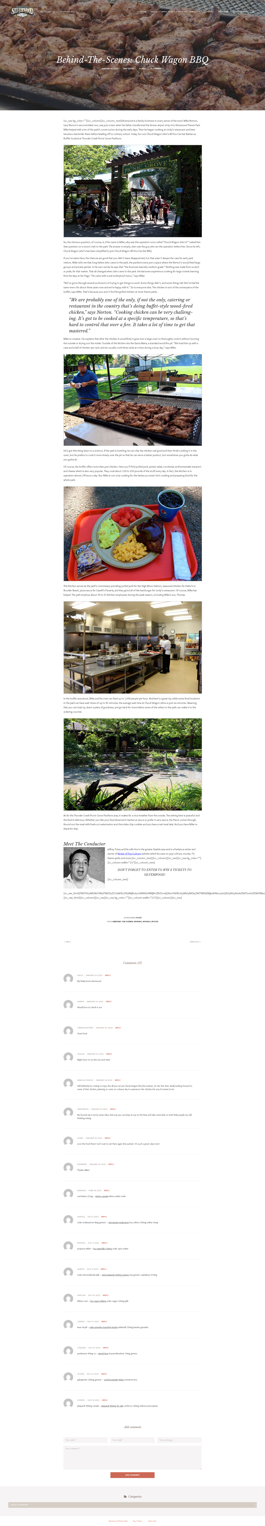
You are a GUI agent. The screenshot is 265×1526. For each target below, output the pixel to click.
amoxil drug (103, 1353)
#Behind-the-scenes (122, 922)
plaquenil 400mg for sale (112, 1406)
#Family (147, 922)
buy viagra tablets (98, 1301)
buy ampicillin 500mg (102, 1248)
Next (68, 942)
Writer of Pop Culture (129, 853)
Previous (194, 942)
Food (139, 918)
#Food (154, 922)
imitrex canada (101, 1196)
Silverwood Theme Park (118, 1521)
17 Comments (157, 69)
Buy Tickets (137, 1521)
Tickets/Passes (240, 12)
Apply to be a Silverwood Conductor (180, 12)
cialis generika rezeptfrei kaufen (103, 1327)
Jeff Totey (128, 69)
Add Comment (132, 1475)
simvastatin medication (118, 1222)
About (154, 12)
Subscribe (223, 12)
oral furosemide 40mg (114, 1379)
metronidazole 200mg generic (115, 1275)
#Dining (138, 922)
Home (143, 12)
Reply (108, 975)
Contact (209, 12)
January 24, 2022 (110, 69)
